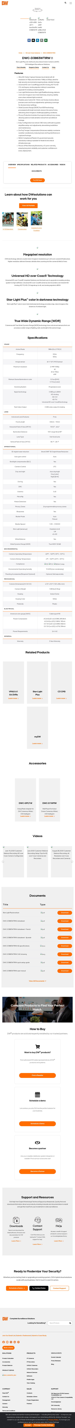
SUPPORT (54, 1389)
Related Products (38, 165)
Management (6, 1400)
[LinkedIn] (14, 1342)
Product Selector (7, 1365)
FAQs (53, 67)
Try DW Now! (37, 180)
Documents (37, 171)
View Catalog (31, 1383)
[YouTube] (7, 1342)
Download (64, 913)
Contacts (29, 1393)
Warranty (5, 1407)
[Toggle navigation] (70, 3)
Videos (62, 165)
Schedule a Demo (37, 1124)
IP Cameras (30, 1358)
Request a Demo (34, 67)
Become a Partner (38, 1171)
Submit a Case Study (39, 1335)
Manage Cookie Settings (43, 1425)
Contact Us (45, 67)
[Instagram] (18, 1342)
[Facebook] (3, 1342)
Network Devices (32, 1372)
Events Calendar (56, 1357)
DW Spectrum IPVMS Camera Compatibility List (60, 1394)
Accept (28, 1425)
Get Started (36, 1014)
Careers (4, 1403)
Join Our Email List (8, 1335)
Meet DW (5, 1393)
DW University (55, 1405)
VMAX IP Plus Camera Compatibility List (62, 1398)
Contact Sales (40, 1288)
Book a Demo (8, 1348)
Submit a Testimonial (23, 1335)
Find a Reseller (21, 67)
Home (20, 53)
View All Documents (36, 981)
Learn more (12, 698)
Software (29, 1376)
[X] (11, 1342)
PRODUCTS (31, 1353)
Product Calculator (8, 1358)
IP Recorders (31, 1362)
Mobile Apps (30, 1379)
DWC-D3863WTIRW (49, 53)
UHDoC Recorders (32, 1369)
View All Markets (28, 206)
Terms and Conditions (8, 1410)
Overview (12, 165)
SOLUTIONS (6, 1353)
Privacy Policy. (54, 1420)
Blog (52, 1364)
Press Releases (56, 1361)
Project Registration (33, 1400)
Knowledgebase (56, 1402)
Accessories (53, 165)
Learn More (16, 1241)
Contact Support (59, 1288)
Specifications (23, 165)
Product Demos (8, 1370)
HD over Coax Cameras (33, 53)
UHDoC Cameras (32, 1365)
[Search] (65, 3)
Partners (29, 1403)
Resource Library (56, 1409)
